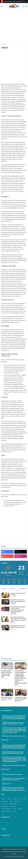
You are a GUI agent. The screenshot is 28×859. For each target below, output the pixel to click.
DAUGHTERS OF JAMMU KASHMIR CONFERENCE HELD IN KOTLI (21, 699)
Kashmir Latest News (13, 803)
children (3, 798)
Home (3, 44)
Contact (21, 856)
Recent (13, 588)
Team (9, 856)
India (25, 798)
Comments (22, 588)
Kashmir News (14, 806)
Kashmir (11, 801)
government (15, 798)
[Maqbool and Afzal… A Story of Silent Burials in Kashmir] (5, 627)
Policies (13, 856)
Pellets (3, 811)
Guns (21, 798)
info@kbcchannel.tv (10, 506)
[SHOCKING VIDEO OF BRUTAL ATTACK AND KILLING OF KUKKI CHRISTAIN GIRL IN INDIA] (7, 665)
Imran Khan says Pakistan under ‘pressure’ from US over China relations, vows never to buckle (18, 619)
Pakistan (20, 808)
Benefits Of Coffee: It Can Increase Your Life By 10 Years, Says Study (18, 601)
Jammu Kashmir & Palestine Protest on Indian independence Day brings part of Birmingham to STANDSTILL (17, 610)
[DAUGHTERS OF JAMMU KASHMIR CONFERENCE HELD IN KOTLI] (21, 692)
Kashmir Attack (18, 801)
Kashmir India (4, 803)
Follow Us (3, 829)
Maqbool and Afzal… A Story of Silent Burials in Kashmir (17, 626)
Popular (4, 588)
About (17, 856)
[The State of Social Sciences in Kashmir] (5, 595)
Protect (8, 811)
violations (13, 811)
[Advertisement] (14, 25)
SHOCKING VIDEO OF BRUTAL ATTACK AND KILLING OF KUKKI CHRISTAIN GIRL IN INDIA (6, 674)
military (14, 808)
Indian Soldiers (5, 801)
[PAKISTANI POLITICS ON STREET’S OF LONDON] (7, 692)
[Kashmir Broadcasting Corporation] (14, 6)
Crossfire (9, 798)
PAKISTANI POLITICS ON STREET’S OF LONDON (7, 698)
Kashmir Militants (5, 806)
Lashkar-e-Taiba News (6, 808)
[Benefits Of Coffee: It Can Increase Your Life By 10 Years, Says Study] (5, 602)
